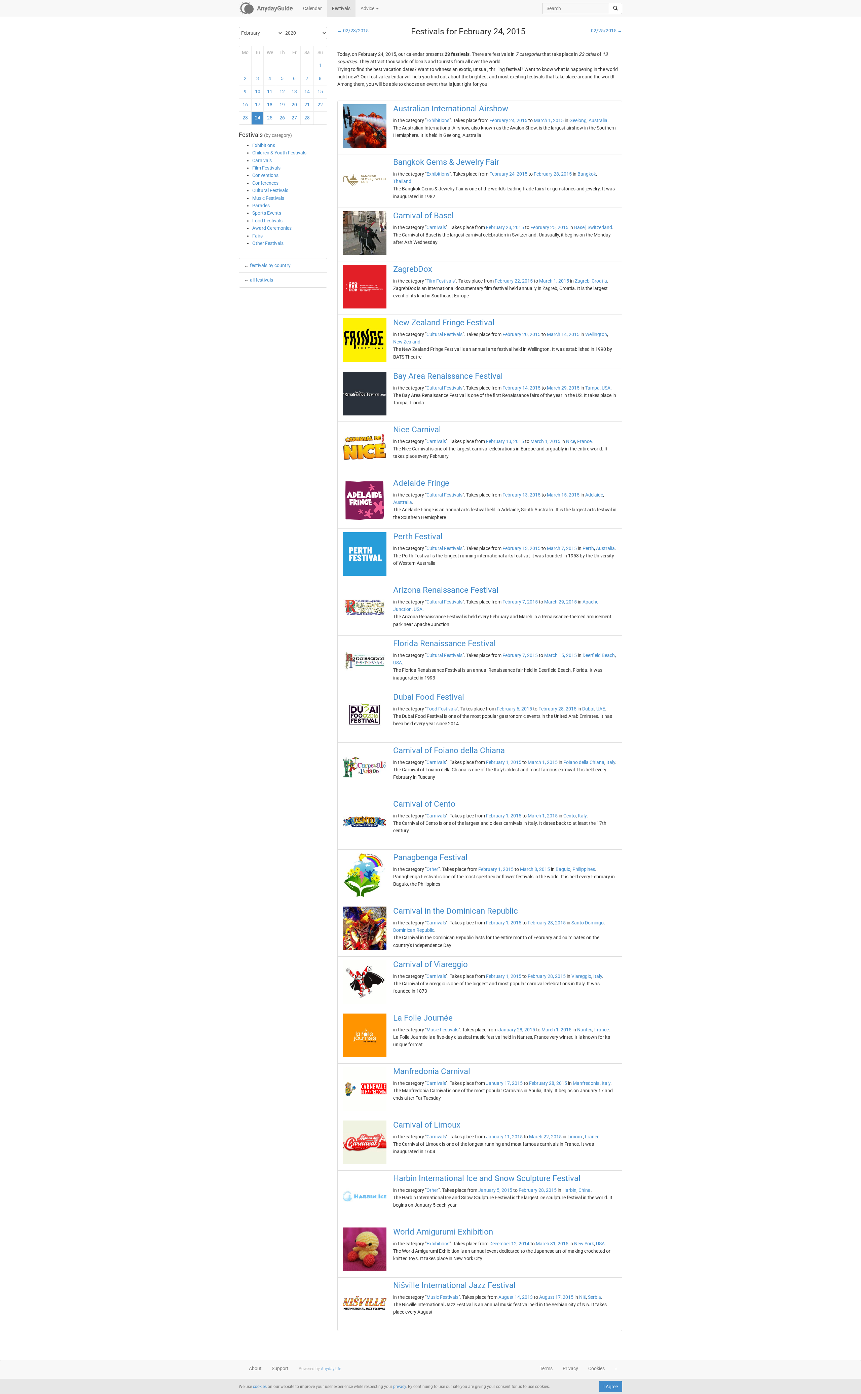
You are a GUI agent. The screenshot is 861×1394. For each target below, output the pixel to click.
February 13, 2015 (505, 441)
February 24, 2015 (508, 120)
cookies (260, 1386)
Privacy (570, 1368)
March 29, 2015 (563, 388)
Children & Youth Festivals (279, 152)
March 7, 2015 (562, 548)
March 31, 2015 (552, 1243)
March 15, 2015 (563, 495)
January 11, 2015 (504, 1136)
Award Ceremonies (272, 228)
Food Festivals (267, 220)
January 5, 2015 (495, 1190)
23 (245, 117)
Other (432, 869)
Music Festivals (268, 198)
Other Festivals (268, 243)
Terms (546, 1368)
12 (282, 91)
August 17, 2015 (556, 1297)
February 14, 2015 (521, 388)
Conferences (265, 183)
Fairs (257, 236)
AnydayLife (331, 1368)
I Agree (610, 1386)
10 (257, 91)
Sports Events (266, 213)
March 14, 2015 (563, 334)
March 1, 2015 (549, 120)
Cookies (596, 1368)
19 (282, 104)
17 (257, 104)
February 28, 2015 (553, 174)
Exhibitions (263, 145)
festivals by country (270, 265)
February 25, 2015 (549, 227)
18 (269, 104)
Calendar (312, 8)
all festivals (261, 280)
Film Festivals (266, 168)
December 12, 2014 (509, 1243)
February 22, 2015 (514, 281)
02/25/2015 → (606, 30)
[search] (615, 8)
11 (269, 91)
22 (320, 104)
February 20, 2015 (521, 334)
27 (294, 117)
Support (280, 1368)
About (255, 1368)
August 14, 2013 (515, 1297)
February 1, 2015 (503, 762)
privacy (399, 1386)
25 (269, 117)
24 (257, 117)
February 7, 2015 (520, 601)
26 (282, 117)
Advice (368, 8)
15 (320, 91)
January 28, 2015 (516, 1029)
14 (307, 91)
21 (307, 104)
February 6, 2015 (514, 708)
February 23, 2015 (505, 227)
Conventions (265, 175)
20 (294, 104)
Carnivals (262, 160)
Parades (261, 205)
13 (294, 91)
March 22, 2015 (545, 1136)
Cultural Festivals (270, 190)
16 (245, 104)
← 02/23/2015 (353, 30)
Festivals (341, 8)
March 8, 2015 (535, 869)
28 (307, 117)
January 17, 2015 (504, 1083)
